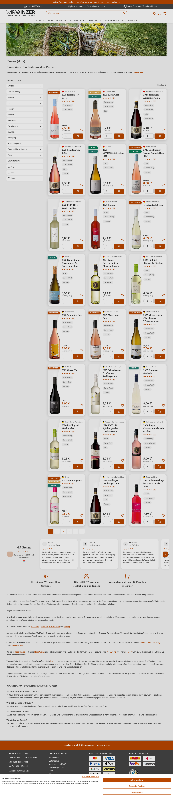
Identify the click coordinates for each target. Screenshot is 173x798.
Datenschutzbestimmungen (90, 777)
